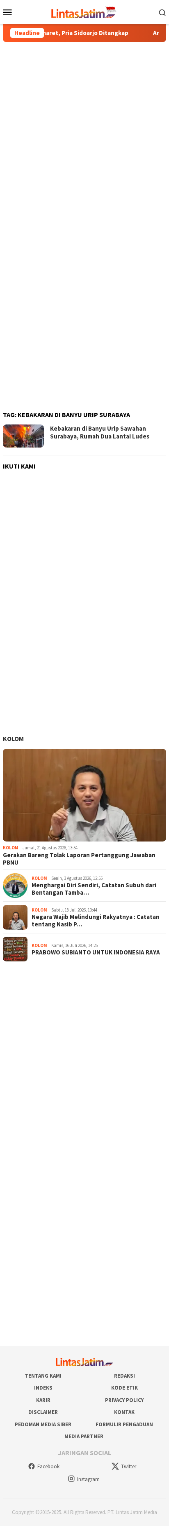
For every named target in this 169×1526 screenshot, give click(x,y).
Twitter (128, 1466)
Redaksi (124, 1375)
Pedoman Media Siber (43, 1424)
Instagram (88, 1479)
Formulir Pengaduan (124, 1424)
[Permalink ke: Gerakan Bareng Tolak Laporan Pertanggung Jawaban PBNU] (84, 795)
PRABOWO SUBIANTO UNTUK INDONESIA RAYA (96, 952)
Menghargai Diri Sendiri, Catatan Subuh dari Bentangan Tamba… (94, 888)
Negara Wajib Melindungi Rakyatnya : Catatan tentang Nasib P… (96, 920)
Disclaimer (43, 1412)
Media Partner (83, 1436)
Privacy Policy (124, 1400)
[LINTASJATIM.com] (84, 11)
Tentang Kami (43, 1375)
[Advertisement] (84, 134)
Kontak (124, 1412)
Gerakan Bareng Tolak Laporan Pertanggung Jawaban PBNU (79, 858)
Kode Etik (124, 1387)
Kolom (13, 738)
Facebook (48, 1466)
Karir (43, 1400)
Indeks (43, 1387)
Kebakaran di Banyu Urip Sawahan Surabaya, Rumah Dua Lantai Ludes (99, 432)
